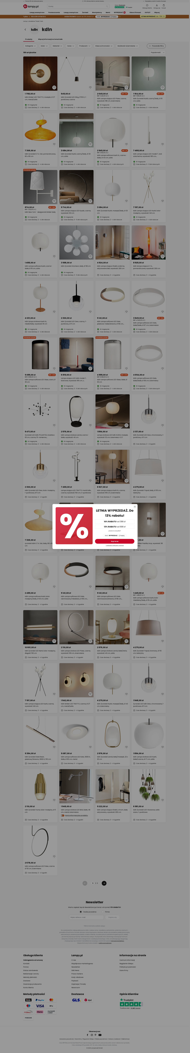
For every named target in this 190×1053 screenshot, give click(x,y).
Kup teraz (114, 541)
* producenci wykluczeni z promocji (115, 545)
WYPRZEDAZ (114, 536)
